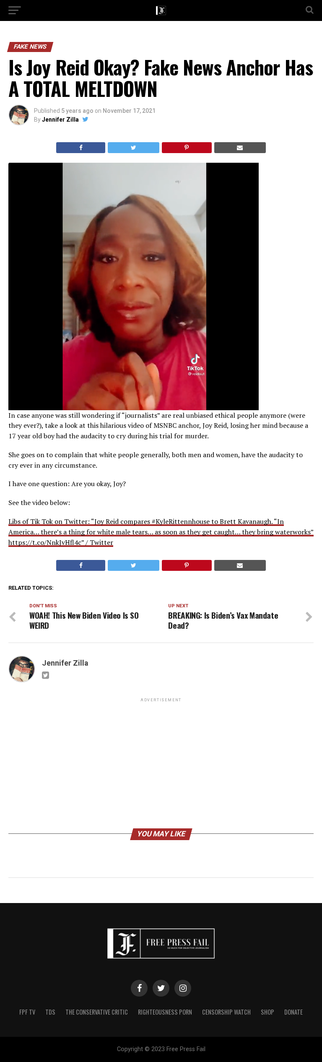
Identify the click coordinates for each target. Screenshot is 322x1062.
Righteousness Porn (165, 1011)
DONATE (293, 1011)
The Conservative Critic (96, 1011)
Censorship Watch (226, 1011)
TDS (50, 1011)
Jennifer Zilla (60, 119)
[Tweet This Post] (133, 147)
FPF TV (27, 1011)
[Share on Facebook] (80, 147)
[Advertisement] (161, 762)
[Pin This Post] (187, 147)
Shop (267, 1011)
